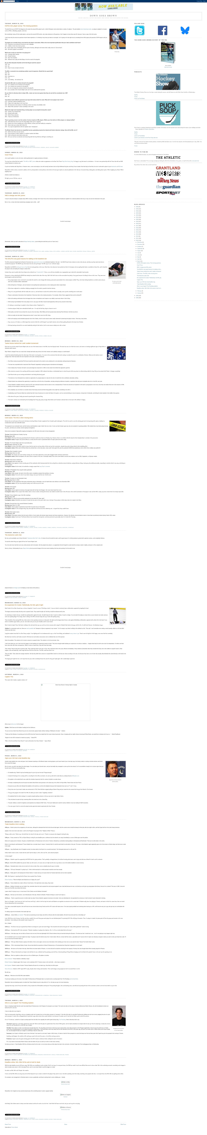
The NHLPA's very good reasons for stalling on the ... (149, 269)
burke (15, 410)
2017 (137, 225)
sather (51, 1119)
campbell (26, 527)
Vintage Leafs (17, 587)
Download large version (65, 1084)
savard (36, 335)
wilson (51, 410)
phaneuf (41, 410)
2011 (137, 238)
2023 (137, 213)
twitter (25, 750)
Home (65, 1124)
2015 (137, 229)
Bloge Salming (26, 548)
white (93, 251)
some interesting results (86, 29)
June (138, 255)
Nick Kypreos (8, 965)
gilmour (24, 597)
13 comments (31, 1053)
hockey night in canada (15, 750)
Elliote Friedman (9, 879)
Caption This (9, 677)
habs (43, 251)
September (140, 248)
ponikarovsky (39, 995)
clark (19, 597)
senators (79, 251)
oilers (74, 251)
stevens (35, 669)
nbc (71, 251)
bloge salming (13, 251)
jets (54, 251)
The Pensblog (62, 1019)
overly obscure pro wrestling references (25, 1054)
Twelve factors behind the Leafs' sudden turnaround (21, 343)
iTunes (135, 96)
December (139, 242)
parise (32, 816)
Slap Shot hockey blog (67, 161)
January (139, 293)
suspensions (41, 669)
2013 (137, 234)
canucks (20, 251)
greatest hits (37, 251)
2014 (137, 232)
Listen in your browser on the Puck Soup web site (146, 137)
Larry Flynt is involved (44, 466)
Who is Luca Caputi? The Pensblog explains (19, 1003)
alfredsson (12, 527)
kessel (58, 251)
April (138, 259)
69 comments (31, 749)
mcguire (27, 335)
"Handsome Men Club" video (34, 538)
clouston (25, 251)
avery (17, 527)
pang (28, 816)
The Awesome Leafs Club (13, 535)
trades (60, 995)
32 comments (31, 146)
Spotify (136, 94)
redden (46, 1119)
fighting (19, 669)
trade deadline (44, 816)
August (139, 250)
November (139, 244)
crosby (36, 527)
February (139, 291)
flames (31, 251)
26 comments (31, 186)
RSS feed (120, 166)
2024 (137, 211)
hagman (47, 251)
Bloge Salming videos (29, 241)
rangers (41, 1119)
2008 (137, 297)
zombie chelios (47, 335)
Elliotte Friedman (9, 962)
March (139, 261)
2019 (137, 221)
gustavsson (21, 410)
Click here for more (168, 67)
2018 (137, 223)
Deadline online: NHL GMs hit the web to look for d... (149, 288)
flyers (40, 527)
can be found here (74, 979)
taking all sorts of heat (22, 267)
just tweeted (20, 915)
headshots (21, 335)
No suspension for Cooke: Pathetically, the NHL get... (149, 277)
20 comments (32, 409)
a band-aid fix (40, 272)
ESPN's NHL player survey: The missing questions (21, 26)
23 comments (31, 526)
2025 (137, 208)
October (139, 246)
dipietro (18, 147)
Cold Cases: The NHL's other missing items (19, 418)
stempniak (71, 527)
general (43, 147)
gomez (49, 527)
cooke (31, 527)
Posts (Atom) (14, 1127)
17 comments (31, 334)
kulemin (36, 410)
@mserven (13, 724)
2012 (137, 236)
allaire (11, 410)
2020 (137, 219)
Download (65, 1096)
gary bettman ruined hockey (32, 147)
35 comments (31, 668)
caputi (11, 995)
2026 (137, 206)
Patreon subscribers (149, 129)
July (138, 252)
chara (11, 335)
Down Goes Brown (103, 15)
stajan (84, 251)
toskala (89, 251)
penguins (32, 995)
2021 (137, 217)
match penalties (30, 628)
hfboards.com (76, 775)
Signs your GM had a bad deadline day (17, 758)
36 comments (31, 994)
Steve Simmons (8, 968)
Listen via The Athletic (139, 98)
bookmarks (113, 166)
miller (25, 816)
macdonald (21, 995)
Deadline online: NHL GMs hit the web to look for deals (22, 1062)
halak (36, 1119)
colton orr (12, 147)
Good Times (9, 155)
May (138, 257)
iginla (51, 251)
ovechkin (52, 147)
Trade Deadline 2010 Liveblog (14, 824)
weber (57, 147)
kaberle (27, 410)
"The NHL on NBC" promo (29, 161)
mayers (67, 251)
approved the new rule (39, 262)
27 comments (31, 596)
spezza (41, 335)
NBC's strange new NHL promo (15, 195)
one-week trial (195, 160)
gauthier (15, 1119)
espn (22, 147)
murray (27, 995)
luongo (63, 251)
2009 (137, 295)
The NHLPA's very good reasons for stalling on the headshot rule (26, 259)
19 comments (31, 815)
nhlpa (47, 147)
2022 (137, 215)
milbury (32, 335)
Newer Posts (8, 1124)
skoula (53, 1054)
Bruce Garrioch (8, 958)
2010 (137, 240)
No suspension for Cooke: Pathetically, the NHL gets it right (24, 605)
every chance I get (74, 633)
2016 (137, 227)
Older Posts (123, 1124)
